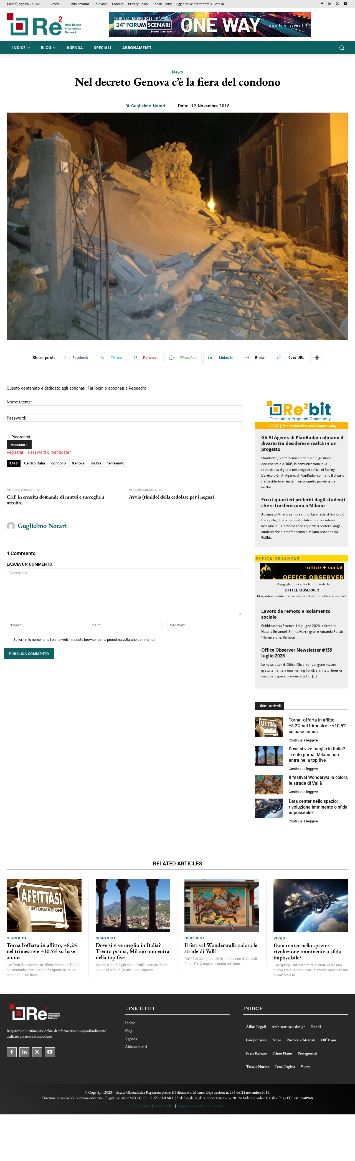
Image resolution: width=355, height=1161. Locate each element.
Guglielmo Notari (148, 105)
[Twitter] (337, 4)
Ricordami (20, 437)
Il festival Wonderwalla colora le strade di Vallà (318, 780)
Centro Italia (34, 463)
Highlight (17, 938)
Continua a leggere (303, 740)
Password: (16, 418)
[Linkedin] (330, 4)
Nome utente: (19, 402)
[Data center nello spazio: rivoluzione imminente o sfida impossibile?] (269, 808)
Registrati (15, 452)
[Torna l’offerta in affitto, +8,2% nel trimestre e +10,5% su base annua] (269, 727)
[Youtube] (345, 4)
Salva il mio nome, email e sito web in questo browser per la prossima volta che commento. (84, 639)
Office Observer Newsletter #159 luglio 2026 (296, 653)
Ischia (96, 463)
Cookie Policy (164, 1105)
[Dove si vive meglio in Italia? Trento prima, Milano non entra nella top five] (269, 756)
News (177, 72)
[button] (341, 47)
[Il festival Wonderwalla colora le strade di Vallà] (269, 784)
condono (58, 463)
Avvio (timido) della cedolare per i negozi (171, 497)
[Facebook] (322, 4)
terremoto (116, 463)
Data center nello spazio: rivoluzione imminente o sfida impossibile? (318, 807)
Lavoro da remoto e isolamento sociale (296, 614)
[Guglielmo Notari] (11, 526)
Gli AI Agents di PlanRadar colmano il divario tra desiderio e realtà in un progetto (302, 443)
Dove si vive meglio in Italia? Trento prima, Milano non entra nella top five (317, 754)
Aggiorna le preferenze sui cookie (201, 1105)
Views (279, 938)
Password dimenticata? (49, 452)
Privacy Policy (140, 1105)
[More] (317, 357)
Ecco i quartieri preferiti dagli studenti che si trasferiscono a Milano (303, 503)
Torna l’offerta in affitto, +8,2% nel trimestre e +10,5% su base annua (317, 725)
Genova (78, 463)
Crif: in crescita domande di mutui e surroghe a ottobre (55, 500)
